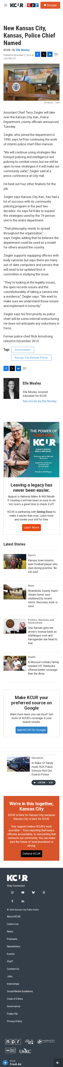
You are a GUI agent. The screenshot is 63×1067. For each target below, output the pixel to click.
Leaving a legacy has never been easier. (31, 487)
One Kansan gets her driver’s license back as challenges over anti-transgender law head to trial (42, 635)
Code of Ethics (15, 999)
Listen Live (13, 924)
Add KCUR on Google (31, 730)
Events (11, 954)
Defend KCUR (31, 853)
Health (32, 657)
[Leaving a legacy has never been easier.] (31, 449)
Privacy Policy (14, 1021)
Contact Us (13, 969)
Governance (13, 1006)
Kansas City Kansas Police (31, 357)
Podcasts (12, 939)
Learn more (31, 527)
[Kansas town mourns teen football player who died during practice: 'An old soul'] (15, 561)
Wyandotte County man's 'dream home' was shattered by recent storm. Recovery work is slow (43, 598)
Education (37, 758)
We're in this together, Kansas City (31, 806)
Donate (52, 5)
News (31, 585)
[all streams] (58, 1062)
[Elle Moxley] (11, 388)
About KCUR (13, 916)
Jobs (9, 976)
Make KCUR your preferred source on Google (31, 703)
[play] (5, 1062)
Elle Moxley (23, 50)
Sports (32, 555)
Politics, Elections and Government (41, 621)
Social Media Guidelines (20, 991)
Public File (12, 1014)
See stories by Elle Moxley (40, 401)
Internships (13, 984)
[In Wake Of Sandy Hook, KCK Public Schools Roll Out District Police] (18, 764)
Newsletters (13, 946)
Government (22, 349)
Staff (10, 961)
